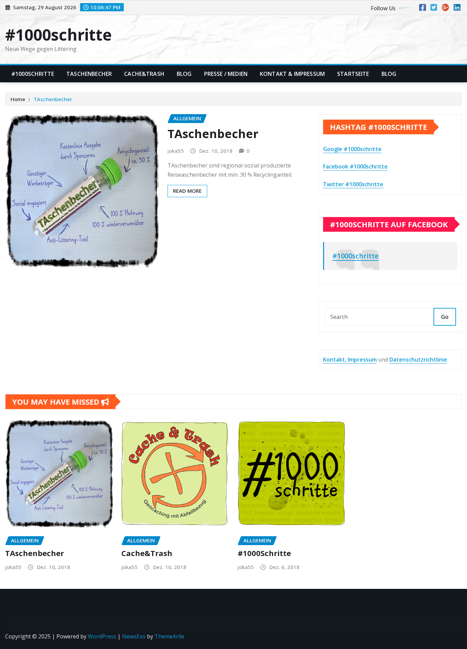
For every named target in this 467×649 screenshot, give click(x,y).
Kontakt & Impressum (292, 74)
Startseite (353, 74)
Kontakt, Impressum (350, 359)
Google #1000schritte (352, 149)
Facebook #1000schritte (355, 166)
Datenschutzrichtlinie (418, 359)
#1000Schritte (32, 74)
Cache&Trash (144, 74)
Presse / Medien (226, 74)
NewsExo (134, 636)
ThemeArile (169, 636)
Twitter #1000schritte (353, 184)
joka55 (176, 150)
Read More (187, 190)
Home (18, 99)
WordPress (102, 636)
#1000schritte (58, 34)
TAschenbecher (89, 74)
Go (445, 317)
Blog (184, 74)
